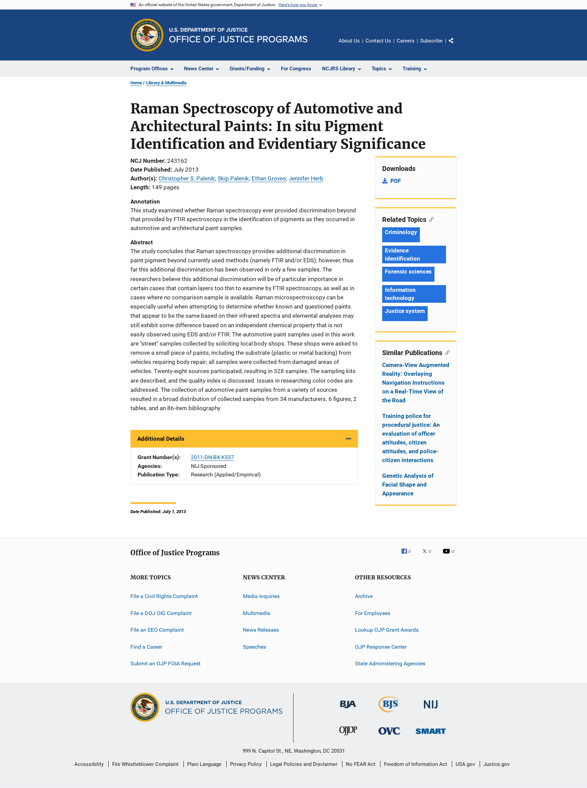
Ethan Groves (269, 178)
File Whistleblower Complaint (145, 764)
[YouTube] (449, 555)
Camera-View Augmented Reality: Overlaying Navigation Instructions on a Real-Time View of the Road (415, 383)
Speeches (254, 646)
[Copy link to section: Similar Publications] (445, 352)
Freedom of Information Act (415, 764)
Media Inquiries (261, 596)
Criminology (401, 232)
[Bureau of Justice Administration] (348, 709)
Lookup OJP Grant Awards (387, 630)
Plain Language (204, 764)
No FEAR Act (360, 764)
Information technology (400, 293)
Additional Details (160, 438)
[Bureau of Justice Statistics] (389, 713)
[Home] (238, 35)
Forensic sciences (408, 271)
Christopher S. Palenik (187, 178)
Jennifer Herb (306, 178)
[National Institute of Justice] (431, 709)
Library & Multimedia (166, 82)
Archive (364, 596)
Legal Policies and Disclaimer (303, 764)
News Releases (261, 630)
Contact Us (378, 41)
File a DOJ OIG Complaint (161, 613)
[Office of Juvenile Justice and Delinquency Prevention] (348, 736)
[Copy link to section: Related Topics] (429, 218)
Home (136, 82)
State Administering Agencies (390, 663)
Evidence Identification (402, 254)
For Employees (372, 613)
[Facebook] (409, 555)
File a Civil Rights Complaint (164, 596)
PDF (395, 180)
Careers (405, 41)
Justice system (405, 311)
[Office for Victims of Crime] (389, 736)
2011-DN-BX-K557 (212, 457)
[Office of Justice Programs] (147, 35)
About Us (349, 41)
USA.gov (465, 764)
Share (456, 45)
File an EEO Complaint (157, 630)
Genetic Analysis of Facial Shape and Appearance (407, 484)
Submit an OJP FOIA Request (165, 663)
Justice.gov (496, 764)
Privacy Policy (246, 764)
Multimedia (256, 613)
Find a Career (146, 646)
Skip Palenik (233, 178)
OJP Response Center (381, 646)
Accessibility (89, 764)
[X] (429, 555)
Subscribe (431, 41)
